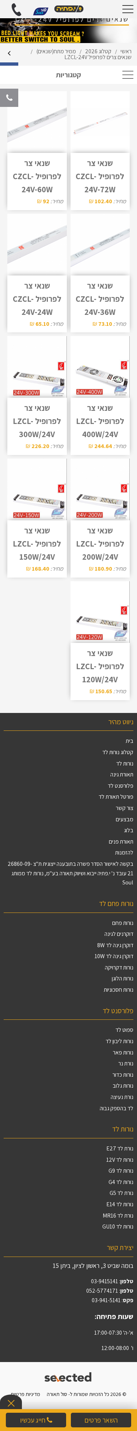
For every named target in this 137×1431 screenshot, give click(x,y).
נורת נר (125, 1063)
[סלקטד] (68, 1376)
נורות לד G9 (121, 1170)
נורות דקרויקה (119, 967)
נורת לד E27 (119, 1148)
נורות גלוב (123, 1085)
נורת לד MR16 (118, 1215)
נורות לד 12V (119, 1160)
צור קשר (124, 808)
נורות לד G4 (121, 1182)
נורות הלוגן (122, 978)
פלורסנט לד (120, 786)
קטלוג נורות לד (117, 752)
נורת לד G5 (121, 1193)
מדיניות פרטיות (25, 1393)
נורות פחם (122, 923)
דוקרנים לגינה (118, 934)
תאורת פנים (121, 841)
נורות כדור (123, 1075)
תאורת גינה (121, 774)
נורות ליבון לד (119, 1041)
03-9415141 (104, 1281)
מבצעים (124, 819)
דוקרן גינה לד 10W (114, 956)
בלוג (128, 830)
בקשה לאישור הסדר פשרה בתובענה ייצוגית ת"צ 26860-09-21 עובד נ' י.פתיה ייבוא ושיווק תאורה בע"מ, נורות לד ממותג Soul (70, 873)
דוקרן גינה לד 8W (115, 945)
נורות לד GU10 (117, 1226)
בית (129, 741)
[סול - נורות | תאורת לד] (69, 9)
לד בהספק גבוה (116, 1108)
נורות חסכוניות (118, 990)
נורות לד (124, 763)
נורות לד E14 (119, 1204)
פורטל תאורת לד (116, 797)
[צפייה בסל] (41, 11)
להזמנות (124, 852)
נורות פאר (123, 1052)
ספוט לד (124, 1030)
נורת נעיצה (122, 1097)
